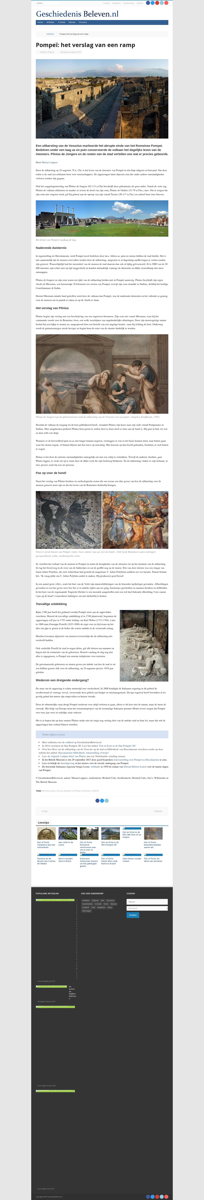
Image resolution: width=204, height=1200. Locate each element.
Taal (93, 907)
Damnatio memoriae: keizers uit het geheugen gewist (89, 862)
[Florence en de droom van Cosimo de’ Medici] (46, 855)
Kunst (106, 904)
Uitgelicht (101, 907)
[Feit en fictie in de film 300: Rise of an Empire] (132, 828)
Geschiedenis (87, 904)
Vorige (43, 811)
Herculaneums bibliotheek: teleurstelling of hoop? (83, 752)
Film (102, 900)
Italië (59, 790)
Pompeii (95, 790)
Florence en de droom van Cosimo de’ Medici (46, 861)
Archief (140, 3)
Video (110, 907)
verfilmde (95, 766)
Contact (106, 3)
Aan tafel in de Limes (66, 843)
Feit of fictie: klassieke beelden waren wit (152, 845)
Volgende (159, 811)
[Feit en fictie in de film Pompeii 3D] (110, 833)
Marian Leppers (50, 162)
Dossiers (83, 22)
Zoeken (133, 915)
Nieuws (72, 22)
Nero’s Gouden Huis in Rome (66, 859)
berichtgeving (68, 763)
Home (40, 22)
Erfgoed (51, 52)
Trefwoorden (128, 3)
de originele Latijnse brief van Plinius (67, 756)
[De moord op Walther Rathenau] (51, 986)
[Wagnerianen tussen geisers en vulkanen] (55, 900)
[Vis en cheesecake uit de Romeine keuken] (55, 1007)
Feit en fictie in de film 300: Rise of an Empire (132, 834)
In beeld (61, 22)
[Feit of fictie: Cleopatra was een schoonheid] (46, 833)
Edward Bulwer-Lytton (135, 766)
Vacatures (116, 3)
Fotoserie (110, 900)
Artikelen (50, 22)
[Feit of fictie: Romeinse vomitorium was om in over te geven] (89, 833)
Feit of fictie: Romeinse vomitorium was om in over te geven (88, 847)
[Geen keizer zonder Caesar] (132, 855)
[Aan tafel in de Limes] (68, 833)
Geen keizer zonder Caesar (132, 859)
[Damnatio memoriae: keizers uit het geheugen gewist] (89, 855)
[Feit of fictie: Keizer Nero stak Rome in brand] (110, 855)
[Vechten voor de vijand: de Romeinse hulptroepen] (55, 1091)
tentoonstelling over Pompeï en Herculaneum (136, 759)
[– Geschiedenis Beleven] (77, 13)
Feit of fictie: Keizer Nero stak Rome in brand (109, 861)
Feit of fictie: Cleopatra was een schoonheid (46, 845)
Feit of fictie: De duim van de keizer (153, 859)
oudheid (69, 742)
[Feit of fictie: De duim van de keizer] (153, 855)
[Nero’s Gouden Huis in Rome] (68, 855)
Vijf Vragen (86, 911)
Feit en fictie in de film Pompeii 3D (117, 745)
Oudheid (85, 907)
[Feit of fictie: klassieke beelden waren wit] (153, 833)
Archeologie (48, 790)
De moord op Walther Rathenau (72, 992)
